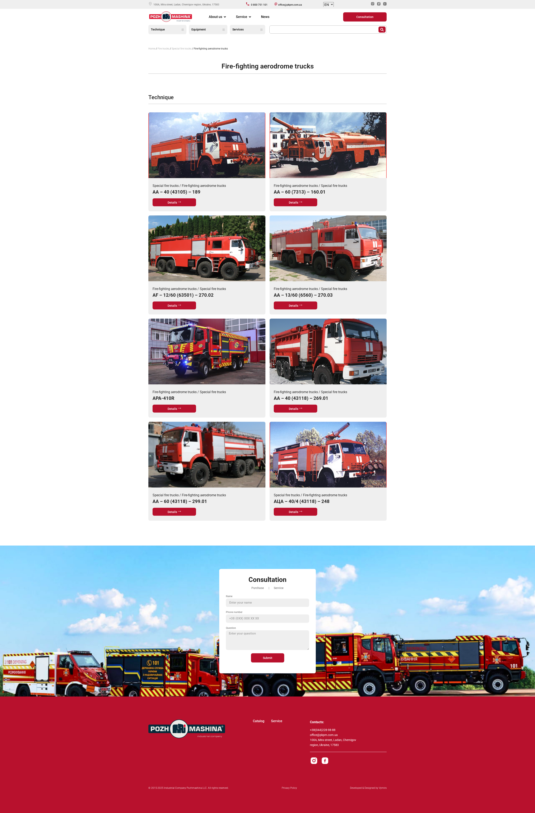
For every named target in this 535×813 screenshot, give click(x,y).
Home (151, 48)
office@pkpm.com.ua (324, 735)
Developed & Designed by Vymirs (368, 787)
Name (229, 596)
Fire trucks (163, 48)
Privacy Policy (289, 787)
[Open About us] (225, 16)
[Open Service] (250, 16)
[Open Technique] (182, 29)
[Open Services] (261, 29)
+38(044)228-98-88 (322, 730)
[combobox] (324, 30)
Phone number (234, 612)
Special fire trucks (181, 48)
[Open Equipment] (223, 29)
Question (231, 628)
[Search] (382, 30)
